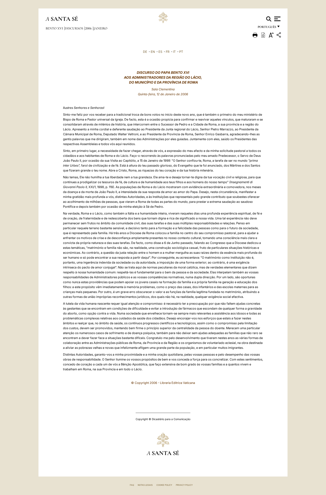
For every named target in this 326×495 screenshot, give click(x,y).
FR (167, 52)
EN (153, 52)
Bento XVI (55, 28)
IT (174, 52)
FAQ (132, 485)
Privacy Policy (184, 485)
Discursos (74, 28)
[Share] (279, 35)
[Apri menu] (277, 19)
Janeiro (100, 28)
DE (145, 52)
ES (160, 52)
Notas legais (145, 485)
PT (181, 52)
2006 (88, 28)
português (266, 28)
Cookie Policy (164, 485)
